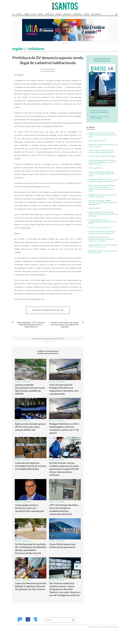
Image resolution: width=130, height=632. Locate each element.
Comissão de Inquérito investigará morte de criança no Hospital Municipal (30, 466)
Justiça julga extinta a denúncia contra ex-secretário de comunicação (29, 508)
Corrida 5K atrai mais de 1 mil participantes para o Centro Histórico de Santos (103, 221)
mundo (40, 14)
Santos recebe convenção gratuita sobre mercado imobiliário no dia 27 (101, 151)
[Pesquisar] (116, 14)
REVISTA (86, 14)
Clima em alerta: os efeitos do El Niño (102, 156)
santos (19, 14)
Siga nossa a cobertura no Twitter (47, 310)
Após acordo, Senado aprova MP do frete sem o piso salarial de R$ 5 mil (30, 426)
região (26, 14)
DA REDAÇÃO (96, 14)
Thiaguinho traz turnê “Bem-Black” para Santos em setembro (103, 195)
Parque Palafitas (94, 208)
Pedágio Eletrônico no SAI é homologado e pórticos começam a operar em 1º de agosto (64, 428)
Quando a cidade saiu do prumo (100, 227)
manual (58, 14)
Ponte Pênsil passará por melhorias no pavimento (62, 546)
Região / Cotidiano (22, 381)
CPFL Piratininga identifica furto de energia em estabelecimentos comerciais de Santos (64, 509)
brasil (33, 14)
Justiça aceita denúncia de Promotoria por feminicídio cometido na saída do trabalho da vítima (102, 162)
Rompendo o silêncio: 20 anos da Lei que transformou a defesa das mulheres (103, 180)
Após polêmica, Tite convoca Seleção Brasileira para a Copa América (31, 324)
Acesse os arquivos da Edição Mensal (99, 117)
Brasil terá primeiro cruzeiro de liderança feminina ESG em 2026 (103, 246)
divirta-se (50, 14)
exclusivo (67, 14)
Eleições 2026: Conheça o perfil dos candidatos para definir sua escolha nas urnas (103, 134)
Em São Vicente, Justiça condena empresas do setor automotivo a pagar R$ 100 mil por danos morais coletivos (64, 469)
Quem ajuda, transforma (97, 140)
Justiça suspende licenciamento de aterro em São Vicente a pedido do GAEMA (30, 389)
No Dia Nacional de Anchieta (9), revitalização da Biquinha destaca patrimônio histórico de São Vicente (30, 549)
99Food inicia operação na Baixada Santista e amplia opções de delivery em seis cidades (103, 214)
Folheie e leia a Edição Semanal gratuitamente (99, 111)
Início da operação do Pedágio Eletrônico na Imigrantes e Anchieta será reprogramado (63, 389)
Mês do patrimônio (95, 168)
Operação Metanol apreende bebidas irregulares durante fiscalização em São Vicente (30, 586)
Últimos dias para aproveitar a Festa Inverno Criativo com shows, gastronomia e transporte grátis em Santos (101, 188)
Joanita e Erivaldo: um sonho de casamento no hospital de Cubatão (65, 324)
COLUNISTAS (77, 14)
